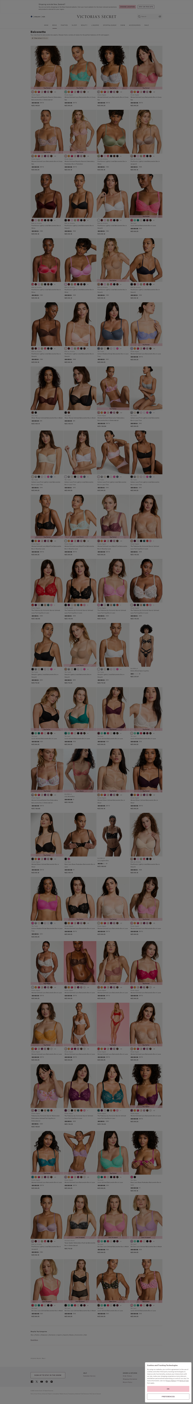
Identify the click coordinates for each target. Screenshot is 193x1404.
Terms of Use (184, 1381)
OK (168, 1389)
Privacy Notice (171, 1381)
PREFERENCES (168, 1397)
